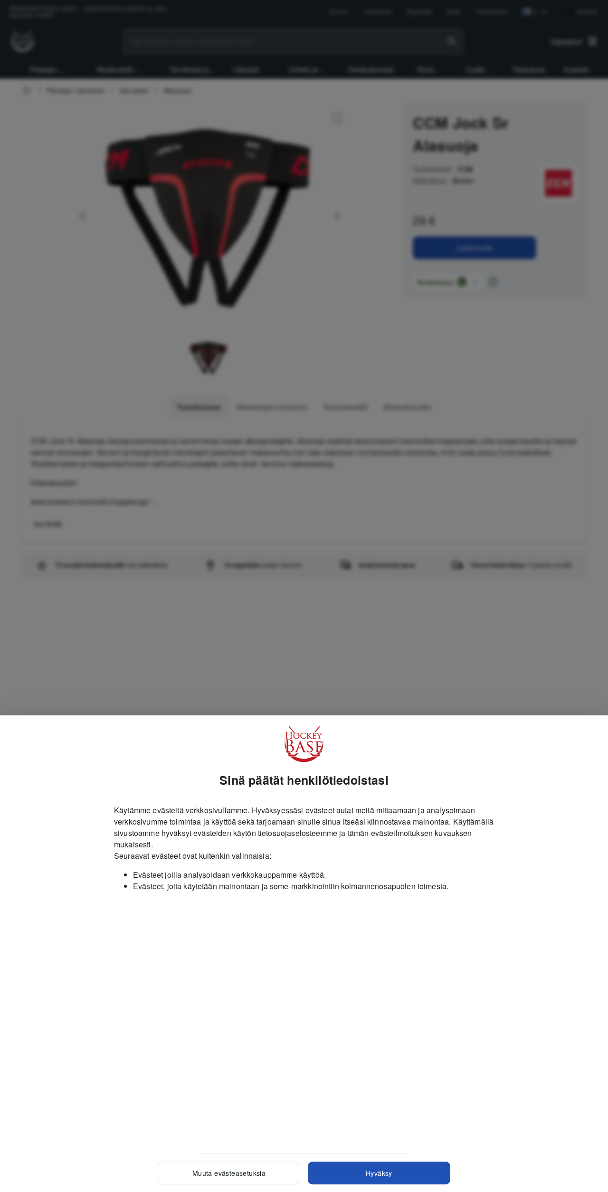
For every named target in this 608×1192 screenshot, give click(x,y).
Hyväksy (379, 1173)
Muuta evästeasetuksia (229, 1173)
